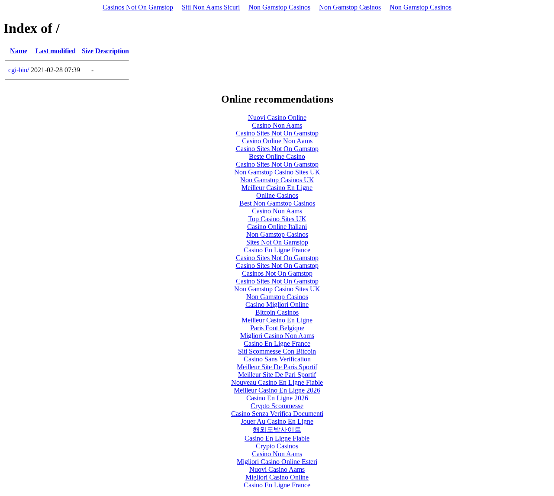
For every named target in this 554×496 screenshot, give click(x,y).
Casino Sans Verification (277, 359)
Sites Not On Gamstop (277, 242)
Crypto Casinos (277, 446)
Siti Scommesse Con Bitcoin (277, 351)
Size (87, 51)
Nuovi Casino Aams (277, 469)
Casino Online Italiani (277, 226)
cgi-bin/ (18, 70)
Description (112, 51)
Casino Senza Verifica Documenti (277, 413)
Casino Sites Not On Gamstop (277, 133)
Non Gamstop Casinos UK (277, 180)
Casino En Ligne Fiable (277, 438)
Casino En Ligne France (277, 250)
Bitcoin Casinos (277, 312)
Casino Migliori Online (277, 304)
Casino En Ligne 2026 (277, 398)
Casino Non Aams (277, 125)
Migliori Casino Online (277, 477)
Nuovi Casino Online (277, 117)
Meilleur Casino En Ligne (277, 187)
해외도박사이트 (277, 429)
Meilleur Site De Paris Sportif (277, 366)
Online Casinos (277, 195)
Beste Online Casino (277, 156)
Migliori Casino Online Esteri (277, 461)
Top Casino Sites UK (277, 218)
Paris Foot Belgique (277, 328)
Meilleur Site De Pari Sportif (277, 374)
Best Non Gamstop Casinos (277, 203)
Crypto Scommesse (277, 405)
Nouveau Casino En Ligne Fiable (277, 382)
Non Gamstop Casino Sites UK (277, 172)
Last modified (55, 51)
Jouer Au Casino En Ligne (277, 421)
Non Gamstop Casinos (279, 7)
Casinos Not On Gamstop (138, 7)
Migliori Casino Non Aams (277, 335)
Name (18, 51)
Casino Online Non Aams (277, 141)
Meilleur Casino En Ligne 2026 (277, 390)
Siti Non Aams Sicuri (211, 7)
